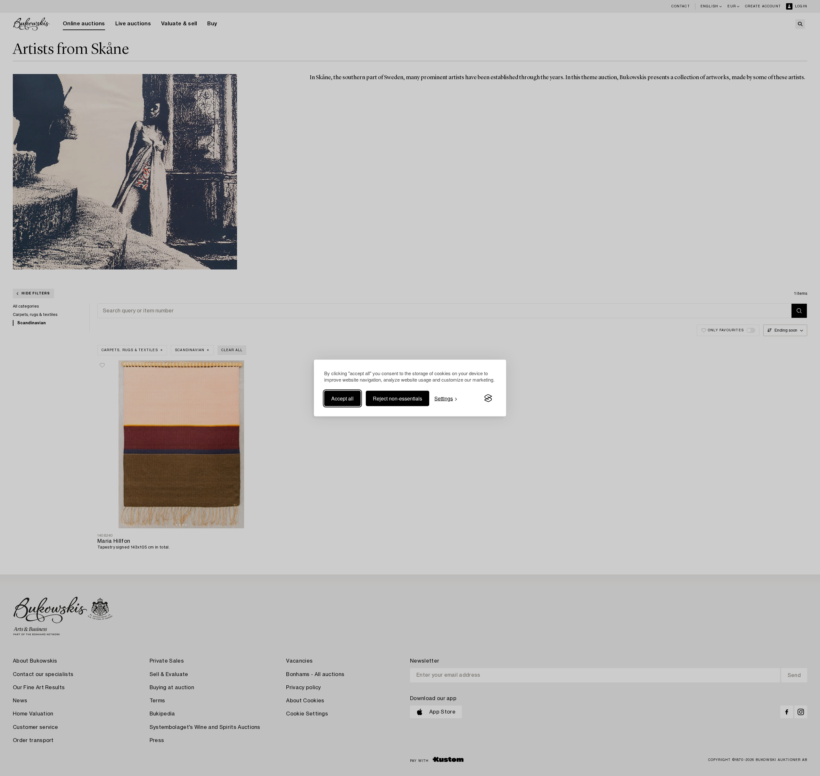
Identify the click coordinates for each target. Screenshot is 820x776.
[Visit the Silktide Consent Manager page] (488, 398)
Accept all (342, 398)
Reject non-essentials (397, 398)
